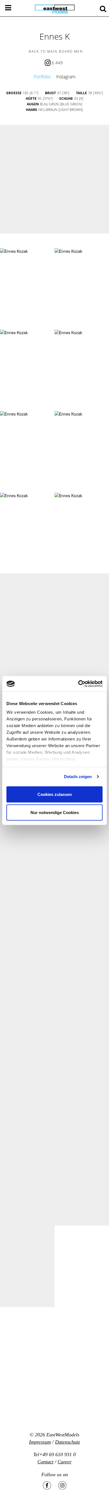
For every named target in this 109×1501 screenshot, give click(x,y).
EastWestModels (62, 1434)
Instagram (65, 77)
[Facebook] (47, 1485)
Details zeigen (78, 776)
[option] (54, 179)
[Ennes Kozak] (14, 251)
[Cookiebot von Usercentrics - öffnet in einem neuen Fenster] (78, 684)
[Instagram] (62, 1485)
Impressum (40, 1442)
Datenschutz (67, 1442)
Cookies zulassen (54, 794)
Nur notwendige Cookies (54, 812)
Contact (45, 1461)
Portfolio (42, 77)
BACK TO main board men (56, 51)
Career (65, 1461)
